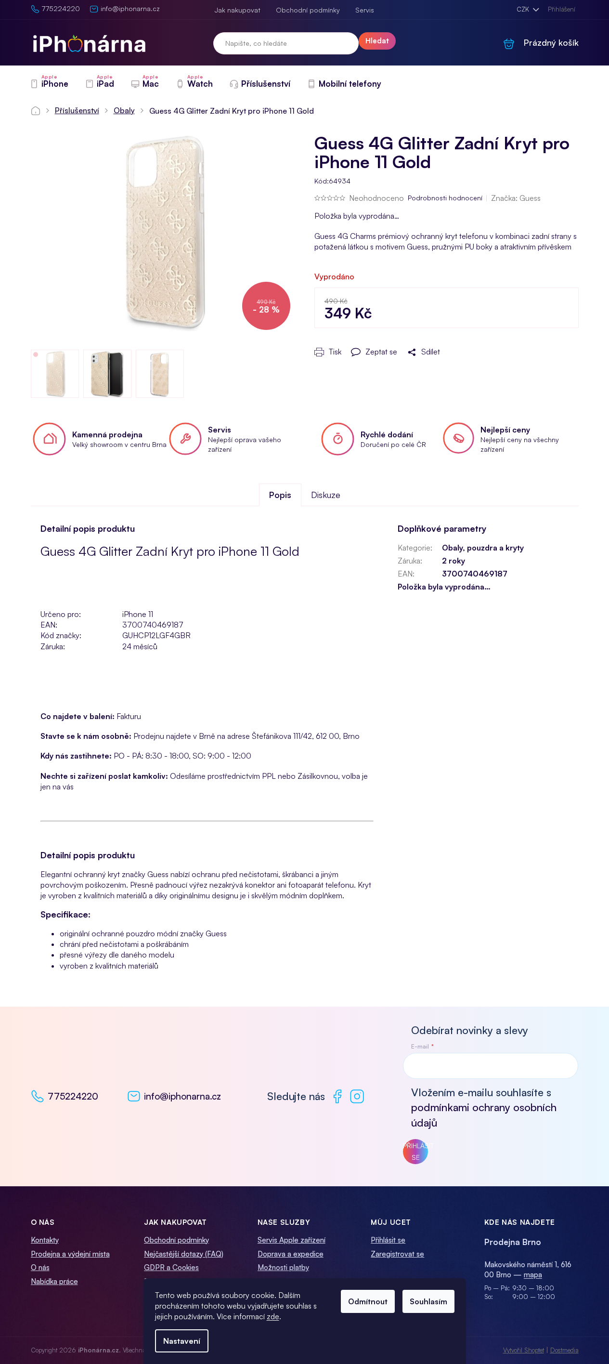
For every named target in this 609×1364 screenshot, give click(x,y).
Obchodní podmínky (308, 10)
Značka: (516, 198)
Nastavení (181, 1341)
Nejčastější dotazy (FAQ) (183, 1254)
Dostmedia (564, 1350)
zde (273, 1316)
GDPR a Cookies (171, 1267)
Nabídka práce (54, 1281)
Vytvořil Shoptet (523, 1350)
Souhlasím (428, 1301)
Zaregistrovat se (397, 1254)
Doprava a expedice (291, 1254)
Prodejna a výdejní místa (70, 1254)
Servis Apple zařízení (291, 1240)
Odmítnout (368, 1301)
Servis (364, 10)
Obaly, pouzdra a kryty (483, 547)
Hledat (377, 40)
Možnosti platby (283, 1267)
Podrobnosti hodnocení (445, 198)
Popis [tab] (280, 494)
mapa (533, 1274)
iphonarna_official (357, 1096)
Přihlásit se (415, 1151)
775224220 (73, 1096)
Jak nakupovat (237, 10)
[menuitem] (49, 84)
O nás (40, 1267)
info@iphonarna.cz (182, 1096)
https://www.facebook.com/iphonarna (337, 1096)
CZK (524, 9)
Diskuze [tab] (325, 494)
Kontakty (45, 1240)
